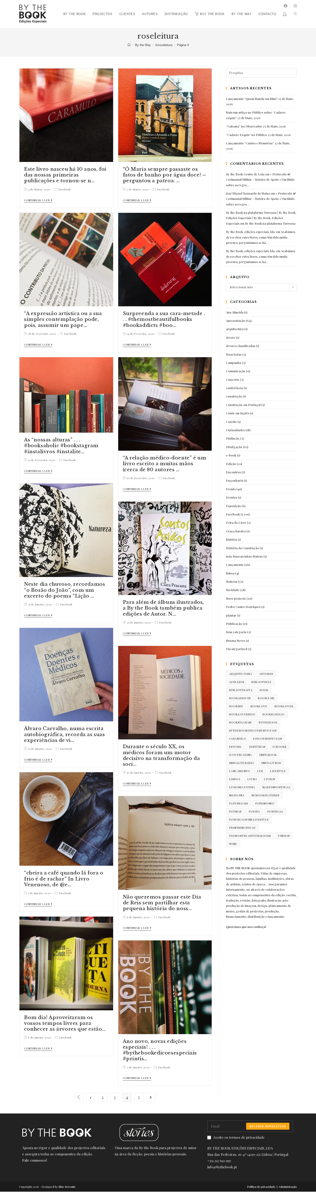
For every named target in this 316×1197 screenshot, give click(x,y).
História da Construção (242, 548)
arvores (266, 674)
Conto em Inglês (237, 413)
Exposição (233, 506)
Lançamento (235, 565)
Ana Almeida (234, 312)
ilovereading (240, 755)
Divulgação (234, 447)
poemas (235, 811)
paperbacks (238, 803)
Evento (231, 489)
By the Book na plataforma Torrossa (270, 223)
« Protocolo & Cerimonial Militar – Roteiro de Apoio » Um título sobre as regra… (260, 179)
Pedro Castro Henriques (243, 607)
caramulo (237, 738)
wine (233, 844)
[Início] (128, 45)
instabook (268, 755)
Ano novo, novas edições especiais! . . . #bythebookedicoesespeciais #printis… (160, 1050)
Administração (288, 1186)
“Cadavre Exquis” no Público (246, 135)
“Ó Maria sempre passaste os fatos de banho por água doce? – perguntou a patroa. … (164, 174)
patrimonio (264, 803)
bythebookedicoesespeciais (252, 730)
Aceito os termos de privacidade (239, 1137)
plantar (231, 615)
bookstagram (240, 722)
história (231, 539)
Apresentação (235, 321)
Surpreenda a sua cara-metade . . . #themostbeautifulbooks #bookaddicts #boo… (164, 319)
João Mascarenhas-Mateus (244, 556)
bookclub (266, 698)
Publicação (234, 624)
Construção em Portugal (243, 405)
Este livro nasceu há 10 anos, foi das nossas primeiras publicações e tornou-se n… (65, 174)
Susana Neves (235, 640)
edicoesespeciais (267, 738)
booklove (258, 706)
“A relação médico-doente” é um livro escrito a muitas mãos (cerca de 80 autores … (164, 463)
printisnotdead (242, 827)
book (264, 690)
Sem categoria (236, 632)
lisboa (230, 573)
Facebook (64, 189)
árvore (230, 337)
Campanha (233, 363)
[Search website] (293, 1)
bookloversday (242, 714)
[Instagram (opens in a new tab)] (295, 6)
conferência (234, 388)
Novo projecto (236, 598)
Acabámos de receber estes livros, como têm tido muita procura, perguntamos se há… (260, 237)
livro (252, 779)
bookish (236, 706)
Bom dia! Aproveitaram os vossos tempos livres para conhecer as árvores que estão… (65, 1023)
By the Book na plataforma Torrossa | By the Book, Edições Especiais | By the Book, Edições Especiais (261, 218)
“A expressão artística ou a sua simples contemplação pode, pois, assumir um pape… (63, 319)
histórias (257, 746)
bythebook (268, 722)
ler (260, 771)
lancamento (239, 771)
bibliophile (261, 682)
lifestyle (278, 771)
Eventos (231, 497)
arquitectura (235, 329)
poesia (254, 811)
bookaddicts (240, 698)
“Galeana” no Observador (244, 126)
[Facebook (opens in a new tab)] (285, 6)
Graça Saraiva (236, 531)
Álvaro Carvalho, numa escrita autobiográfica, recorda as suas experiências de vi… (64, 734)
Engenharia (234, 480)
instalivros (271, 763)
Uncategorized (236, 649)
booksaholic (273, 714)
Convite (231, 422)
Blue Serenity (67, 1186)
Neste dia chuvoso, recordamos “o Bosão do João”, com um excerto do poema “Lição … (64, 589)
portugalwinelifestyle (249, 819)
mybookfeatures (265, 795)
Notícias (231, 581)
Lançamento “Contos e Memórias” (250, 143)
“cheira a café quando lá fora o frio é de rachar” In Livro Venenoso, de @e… (63, 878)
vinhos (284, 835)
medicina (236, 795)
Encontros (233, 472)
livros (269, 779)
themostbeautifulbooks (250, 835)
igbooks (279, 746)
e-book (231, 455)
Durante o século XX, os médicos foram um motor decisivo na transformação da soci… (161, 755)
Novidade (232, 590)
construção (234, 396)
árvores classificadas (240, 346)
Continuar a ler (37, 200)
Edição (231, 464)
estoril (235, 746)
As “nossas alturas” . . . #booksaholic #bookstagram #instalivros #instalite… (61, 445)
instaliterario (241, 763)
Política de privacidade (261, 1186)
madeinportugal (276, 787)
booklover (283, 706)
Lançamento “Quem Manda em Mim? (251, 99)
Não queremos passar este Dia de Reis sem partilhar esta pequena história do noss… (162, 902)
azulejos (236, 682)
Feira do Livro (236, 522)
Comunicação (235, 371)
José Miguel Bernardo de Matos (248, 193)
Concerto (232, 379)
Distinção (232, 438)
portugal (275, 811)
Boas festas (234, 354)
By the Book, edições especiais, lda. (250, 232)
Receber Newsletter (268, 1126)
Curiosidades (235, 430)
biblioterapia (240, 690)
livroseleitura (242, 787)
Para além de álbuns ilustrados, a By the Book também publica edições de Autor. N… (163, 608)
